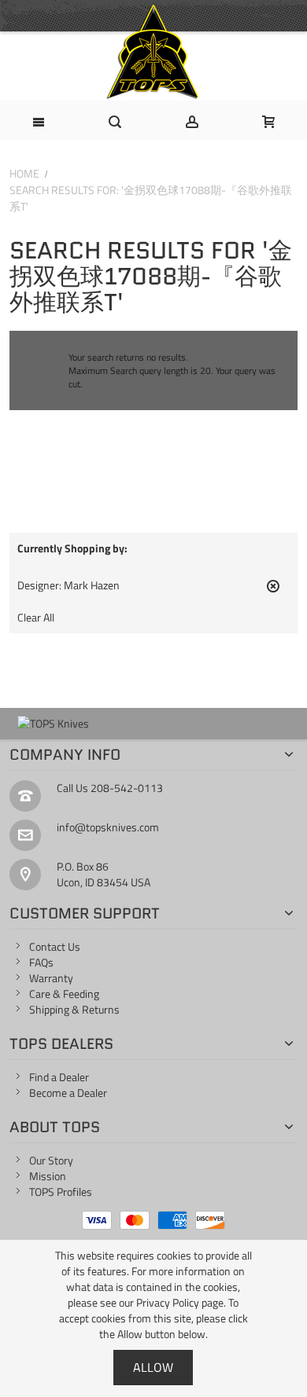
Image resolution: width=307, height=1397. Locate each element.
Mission (47, 1176)
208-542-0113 (127, 787)
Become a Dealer (68, 1092)
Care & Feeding (64, 993)
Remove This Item (273, 592)
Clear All (35, 617)
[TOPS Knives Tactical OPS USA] (153, 52)
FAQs (41, 962)
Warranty (51, 978)
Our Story (51, 1160)
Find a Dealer (59, 1077)
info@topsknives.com (108, 827)
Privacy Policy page (180, 1302)
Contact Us (54, 946)
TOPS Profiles (60, 1191)
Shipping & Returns (74, 1009)
